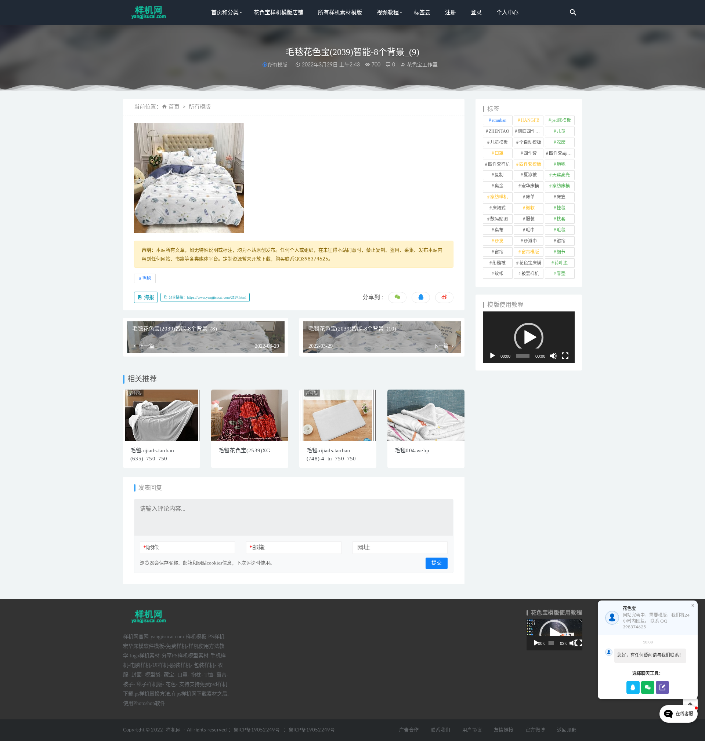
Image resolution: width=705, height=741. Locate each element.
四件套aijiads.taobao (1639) (562, 153)
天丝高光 (561, 175)
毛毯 (146, 278)
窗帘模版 (530, 252)
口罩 (499, 153)
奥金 (499, 186)
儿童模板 (499, 142)
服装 (530, 219)
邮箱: (257, 547)
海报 (148, 297)
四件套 (530, 153)
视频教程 (388, 12)
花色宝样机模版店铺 (278, 12)
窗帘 (499, 252)
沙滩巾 (530, 241)
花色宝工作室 (421, 64)
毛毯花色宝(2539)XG (244, 450)
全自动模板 (530, 142)
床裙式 (499, 208)
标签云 (422, 12)
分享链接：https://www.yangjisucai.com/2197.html (206, 297)
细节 (561, 252)
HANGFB (530, 120)
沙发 (499, 241)
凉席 (561, 142)
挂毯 (561, 208)
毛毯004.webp (412, 450)
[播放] (492, 355)
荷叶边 (561, 263)
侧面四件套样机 (530, 131)
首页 (174, 107)
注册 (450, 12)
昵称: (151, 547)
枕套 (561, 219)
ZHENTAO (499, 131)
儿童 (561, 131)
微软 (530, 208)
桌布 (499, 230)
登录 (476, 12)
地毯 (561, 164)
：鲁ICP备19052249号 (254, 730)
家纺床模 (561, 186)
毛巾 (530, 230)
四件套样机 (499, 164)
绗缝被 (499, 263)
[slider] (522, 356)
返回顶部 (566, 730)
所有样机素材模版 (340, 12)
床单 (530, 197)
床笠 (561, 197)
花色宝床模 (530, 263)
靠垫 (561, 273)
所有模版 (277, 64)
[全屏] (565, 355)
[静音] (553, 355)
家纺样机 (499, 197)
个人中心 (507, 12)
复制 (499, 175)
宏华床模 (530, 186)
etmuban (499, 120)
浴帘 (561, 241)
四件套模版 (530, 164)
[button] (528, 337)
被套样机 (530, 273)
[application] (529, 337)
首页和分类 (225, 12)
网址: (363, 547)
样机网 (173, 730)
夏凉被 (530, 175)
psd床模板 (561, 120)
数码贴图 (499, 219)
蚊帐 (499, 273)
